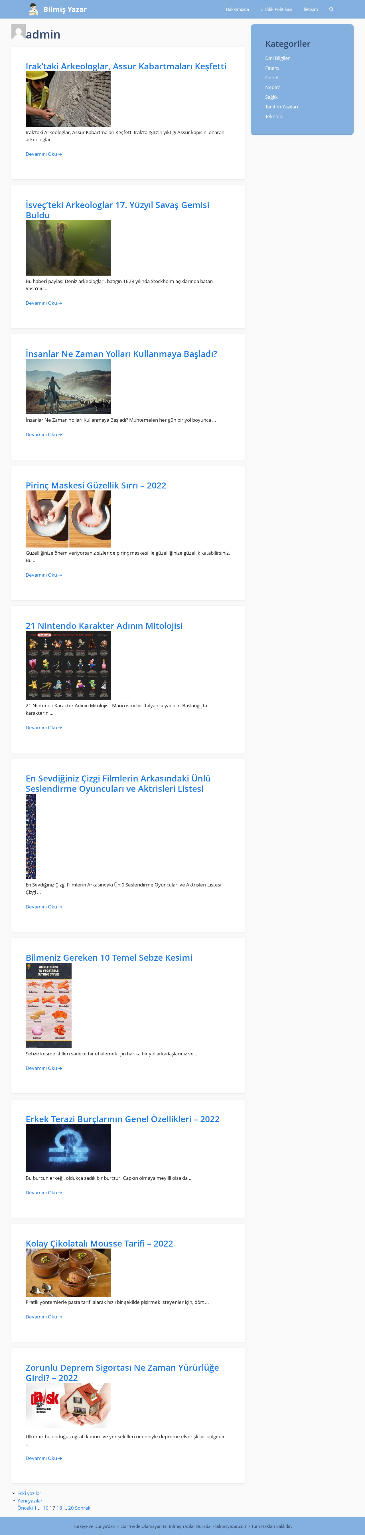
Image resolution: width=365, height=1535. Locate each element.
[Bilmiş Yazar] (33, 9)
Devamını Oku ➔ (44, 154)
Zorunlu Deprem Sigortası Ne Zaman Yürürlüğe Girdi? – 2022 (122, 1372)
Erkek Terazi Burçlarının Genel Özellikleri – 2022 (123, 1119)
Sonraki (86, 1507)
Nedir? (272, 87)
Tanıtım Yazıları (281, 106)
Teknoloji (275, 116)
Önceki (22, 1507)
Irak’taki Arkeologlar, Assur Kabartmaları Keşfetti (126, 66)
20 (71, 1507)
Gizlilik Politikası (276, 9)
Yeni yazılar (29, 1500)
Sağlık (271, 97)
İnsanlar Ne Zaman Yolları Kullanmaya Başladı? (121, 353)
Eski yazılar (29, 1493)
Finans (272, 67)
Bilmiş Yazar (65, 9)
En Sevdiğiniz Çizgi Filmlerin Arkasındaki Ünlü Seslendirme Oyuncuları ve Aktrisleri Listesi (118, 783)
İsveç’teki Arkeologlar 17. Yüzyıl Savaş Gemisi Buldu (117, 210)
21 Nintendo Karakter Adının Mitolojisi (104, 625)
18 (59, 1507)
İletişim (311, 9)
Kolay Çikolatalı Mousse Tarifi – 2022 (99, 1243)
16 (45, 1507)
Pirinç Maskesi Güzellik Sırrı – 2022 (96, 485)
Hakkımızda (237, 9)
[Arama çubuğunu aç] (331, 9)
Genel (271, 77)
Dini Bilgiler (277, 58)
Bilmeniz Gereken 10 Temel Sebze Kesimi (109, 957)
